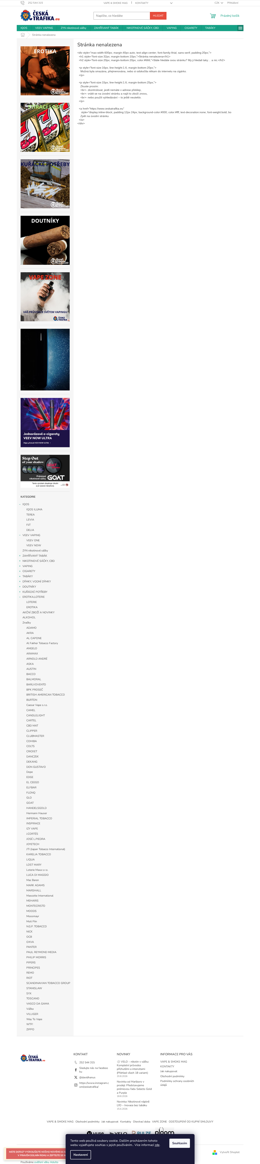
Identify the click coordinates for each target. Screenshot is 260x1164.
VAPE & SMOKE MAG (116, 3)
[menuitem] (24, 28)
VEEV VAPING (31, 535)
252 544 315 (87, 1062)
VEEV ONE (33, 540)
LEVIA (30, 519)
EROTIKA (32, 607)
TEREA (30, 514)
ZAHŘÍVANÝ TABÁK (35, 556)
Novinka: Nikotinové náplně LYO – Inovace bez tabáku (133, 1103)
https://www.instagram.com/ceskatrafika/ (94, 1084)
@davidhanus (87, 1077)
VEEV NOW (33, 545)
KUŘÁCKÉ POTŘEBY (35, 592)
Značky (27, 622)
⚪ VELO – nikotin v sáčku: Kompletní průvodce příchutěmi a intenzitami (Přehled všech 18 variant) (133, 1067)
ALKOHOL (29, 617)
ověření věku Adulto (46, 1162)
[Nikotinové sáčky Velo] (118, 1133)
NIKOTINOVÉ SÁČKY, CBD (39, 561)
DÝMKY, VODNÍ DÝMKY (37, 581)
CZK (217, 3)
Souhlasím (179, 1143)
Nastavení (81, 1155)
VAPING (28, 566)
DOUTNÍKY (29, 587)
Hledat (158, 15)
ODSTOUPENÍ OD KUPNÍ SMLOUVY (191, 1121)
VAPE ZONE (159, 1121)
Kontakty (125, 1121)
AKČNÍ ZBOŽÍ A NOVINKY (38, 612)
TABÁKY (28, 576)
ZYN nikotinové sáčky (35, 550)
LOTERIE (31, 602)
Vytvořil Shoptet (230, 1152)
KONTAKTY (141, 3)
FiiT (28, 525)
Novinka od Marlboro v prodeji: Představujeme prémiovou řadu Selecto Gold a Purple (134, 1087)
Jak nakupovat (168, 1071)
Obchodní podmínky (172, 1076)
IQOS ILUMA (34, 509)
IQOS (26, 504)
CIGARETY (29, 571)
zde (157, 1145)
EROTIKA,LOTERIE (34, 597)
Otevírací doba (141, 1121)
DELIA (30, 530)
